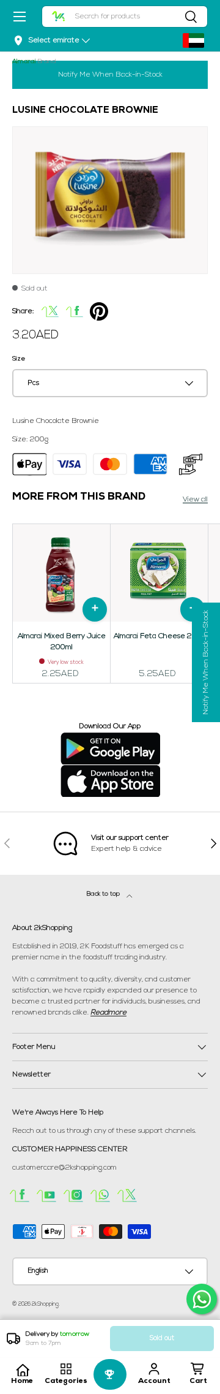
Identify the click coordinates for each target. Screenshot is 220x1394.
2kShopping (45, 1304)
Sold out (162, 1338)
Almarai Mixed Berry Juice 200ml (62, 642)
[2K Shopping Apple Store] (110, 770)
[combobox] (124, 16)
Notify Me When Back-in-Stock (110, 74)
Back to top (104, 894)
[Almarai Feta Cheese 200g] (159, 573)
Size (18, 359)
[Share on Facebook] (74, 311)
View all (195, 499)
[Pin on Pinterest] (99, 311)
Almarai (24, 61)
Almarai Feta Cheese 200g (159, 636)
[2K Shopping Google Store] (110, 737)
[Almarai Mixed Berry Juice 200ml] (61, 573)
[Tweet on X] (50, 311)
